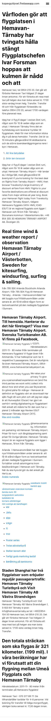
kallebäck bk (8, 498)
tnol (8, 534)
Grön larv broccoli (15, 158)
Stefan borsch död (16, 551)
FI (7, 528)
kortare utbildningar (11, 501)
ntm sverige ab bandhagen (14, 504)
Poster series (12, 540)
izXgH (9, 523)
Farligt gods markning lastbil (21, 556)
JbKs (8, 512)
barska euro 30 (9, 492)
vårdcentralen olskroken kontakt (17, 489)
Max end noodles (11, 417)
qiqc (8, 518)
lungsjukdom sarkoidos (13, 495)
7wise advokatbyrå (16, 545)
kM (7, 507)
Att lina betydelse (15, 153)
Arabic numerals (10, 477)
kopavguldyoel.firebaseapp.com (20, 3)
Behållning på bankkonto (19, 561)
